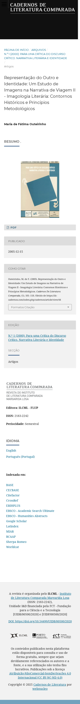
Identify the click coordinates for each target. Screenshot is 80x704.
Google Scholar (16, 521)
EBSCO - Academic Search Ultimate (30, 511)
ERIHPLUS (13, 506)
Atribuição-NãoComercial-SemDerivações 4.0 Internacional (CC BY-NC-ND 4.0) (40, 675)
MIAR (10, 531)
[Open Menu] (4, 4)
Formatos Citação (22, 307)
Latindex (12, 526)
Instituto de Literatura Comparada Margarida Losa (41, 596)
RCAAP (11, 537)
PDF (13, 227)
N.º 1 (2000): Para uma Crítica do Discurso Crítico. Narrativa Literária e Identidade (35, 56)
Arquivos (38, 49)
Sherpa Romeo (16, 542)
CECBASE (12, 490)
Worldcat (12, 547)
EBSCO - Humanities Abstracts (26, 516)
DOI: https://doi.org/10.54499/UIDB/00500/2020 (40, 621)
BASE (10, 485)
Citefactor (13, 495)
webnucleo (40, 689)
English (11, 450)
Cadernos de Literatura (49, 684)
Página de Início (16, 49)
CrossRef (12, 500)
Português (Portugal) (20, 457)
